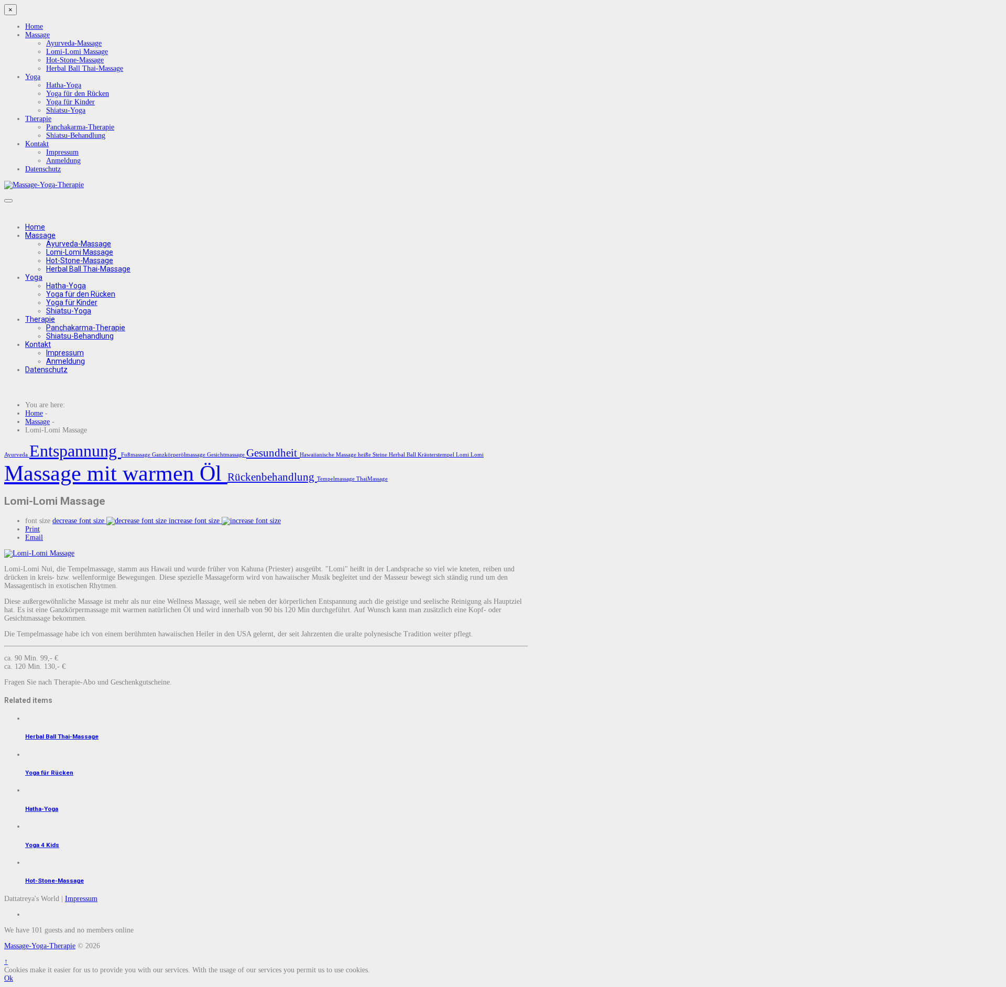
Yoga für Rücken (49, 772)
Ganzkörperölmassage (179, 455)
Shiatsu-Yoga (65, 110)
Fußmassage (136, 455)
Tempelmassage (336, 479)
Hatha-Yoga (63, 85)
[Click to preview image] (39, 553)
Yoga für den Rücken (77, 93)
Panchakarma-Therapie (80, 127)
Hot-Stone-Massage (75, 60)
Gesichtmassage (226, 455)
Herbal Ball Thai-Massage (84, 68)
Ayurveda (16, 455)
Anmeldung (63, 161)
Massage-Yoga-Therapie (39, 946)
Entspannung (75, 451)
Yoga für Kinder (70, 102)
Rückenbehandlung (272, 477)
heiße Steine (373, 455)
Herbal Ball (403, 455)
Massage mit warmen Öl (115, 473)
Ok (8, 978)
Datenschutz (43, 169)
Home (34, 26)
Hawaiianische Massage (329, 455)
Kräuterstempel (437, 455)
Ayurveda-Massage (74, 43)
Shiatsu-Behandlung (75, 135)
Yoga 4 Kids (42, 845)
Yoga (32, 77)
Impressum (62, 152)
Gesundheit (273, 453)
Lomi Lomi (470, 455)
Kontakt (37, 144)
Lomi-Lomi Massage (77, 52)
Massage (37, 35)
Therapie (38, 119)
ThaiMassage (372, 479)
